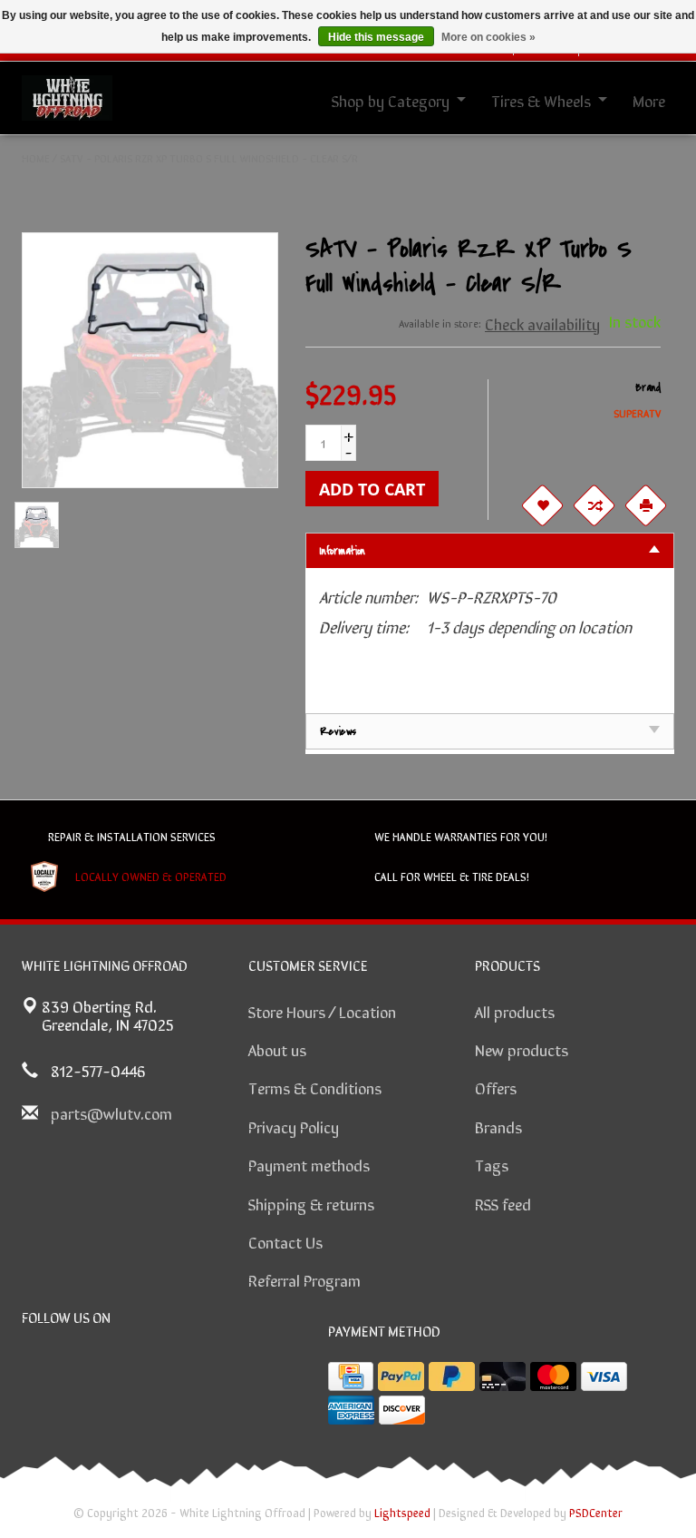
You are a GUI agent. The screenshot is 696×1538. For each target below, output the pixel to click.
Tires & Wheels (541, 100)
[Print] (645, 505)
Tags (491, 1164)
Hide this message (376, 37)
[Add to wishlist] (542, 505)
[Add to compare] (593, 505)
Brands (498, 1126)
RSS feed (503, 1203)
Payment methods (309, 1164)
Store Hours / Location (322, 1011)
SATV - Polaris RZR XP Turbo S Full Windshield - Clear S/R (209, 158)
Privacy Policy (293, 1126)
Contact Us (285, 1241)
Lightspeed (402, 1512)
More (649, 100)
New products (521, 1049)
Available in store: (440, 323)
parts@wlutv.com (111, 1112)
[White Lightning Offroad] (67, 95)
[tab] (490, 550)
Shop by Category (391, 100)
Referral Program (304, 1279)
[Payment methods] (350, 1376)
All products (515, 1011)
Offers (496, 1087)
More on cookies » (488, 37)
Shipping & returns (311, 1203)
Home (36, 158)
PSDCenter (596, 1512)
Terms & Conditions (315, 1087)
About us (277, 1049)
